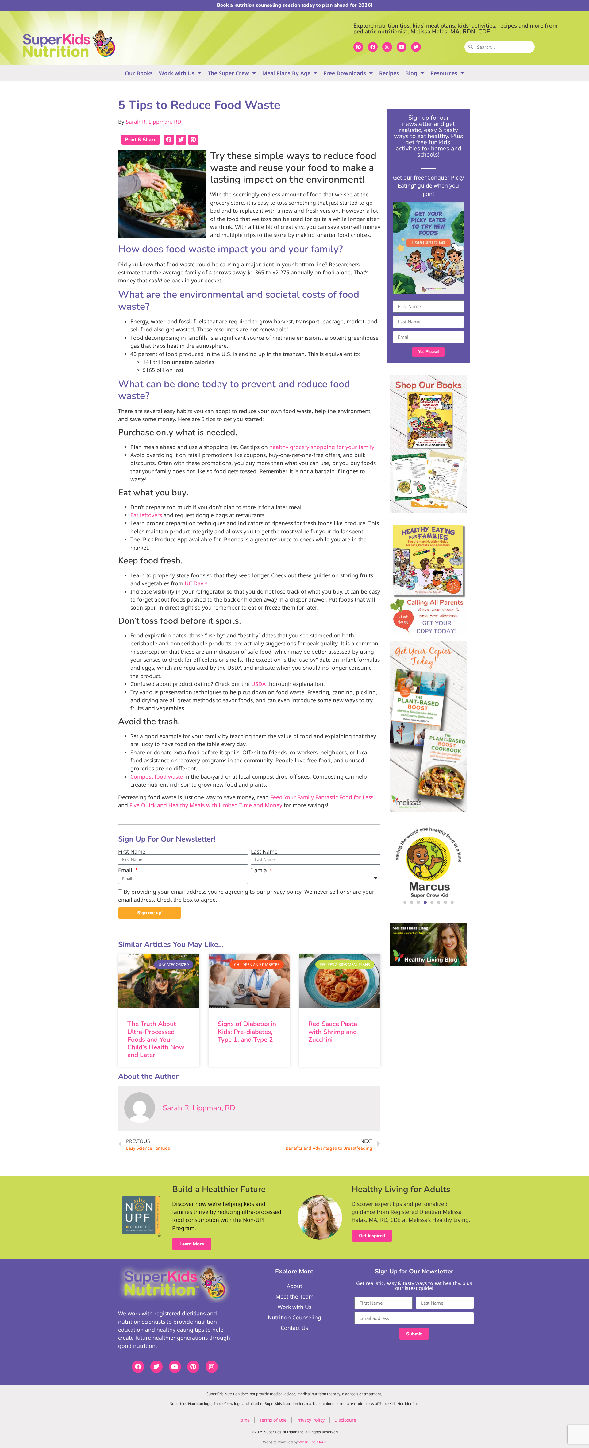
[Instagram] (387, 47)
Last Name (264, 851)
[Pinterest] (358, 47)
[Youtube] (401, 47)
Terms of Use (273, 1420)
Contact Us (294, 1327)
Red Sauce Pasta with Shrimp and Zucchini (332, 1031)
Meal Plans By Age (286, 73)
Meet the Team (294, 1296)
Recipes (389, 73)
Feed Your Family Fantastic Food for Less (321, 797)
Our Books (139, 73)
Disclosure (345, 1420)
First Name (131, 851)
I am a (259, 870)
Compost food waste (156, 776)
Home (243, 1420)
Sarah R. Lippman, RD (153, 121)
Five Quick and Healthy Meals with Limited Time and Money (205, 805)
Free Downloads (345, 73)
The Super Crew (228, 73)
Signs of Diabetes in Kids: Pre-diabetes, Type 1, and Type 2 (247, 1031)
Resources (443, 73)
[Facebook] (373, 47)
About (294, 1286)
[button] (169, 140)
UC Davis (196, 583)
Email (126, 870)
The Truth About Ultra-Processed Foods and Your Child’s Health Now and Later (155, 1039)
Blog (411, 73)
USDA (258, 683)
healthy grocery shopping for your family (321, 447)
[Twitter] (416, 47)
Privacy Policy (310, 1420)
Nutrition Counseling (294, 1317)
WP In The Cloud (312, 1442)
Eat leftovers (146, 515)
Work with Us (176, 73)
